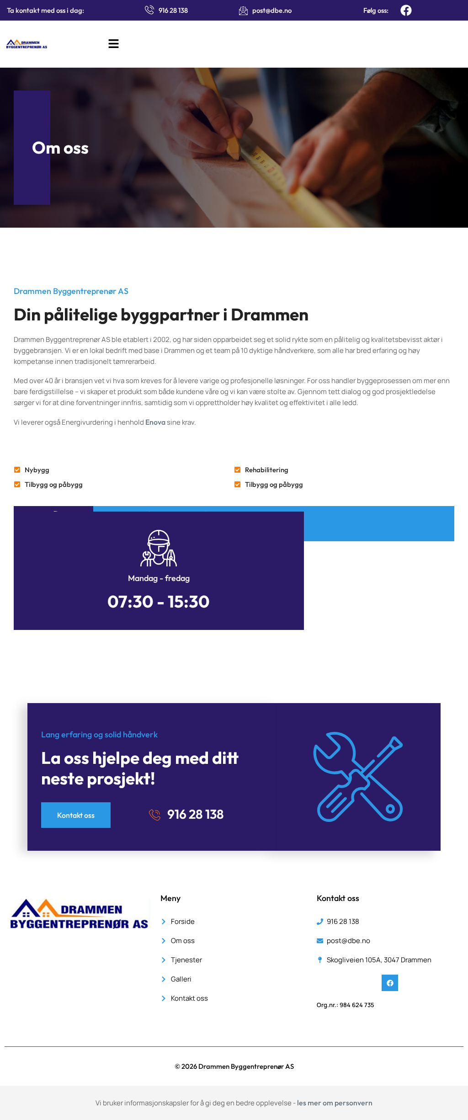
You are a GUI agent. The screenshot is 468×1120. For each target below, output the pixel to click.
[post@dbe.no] (243, 10)
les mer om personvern (334, 1102)
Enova (155, 422)
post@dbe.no (272, 10)
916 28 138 (173, 10)
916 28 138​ (195, 814)
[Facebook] (406, 10)
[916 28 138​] (154, 815)
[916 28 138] (149, 9)
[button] (113, 44)
